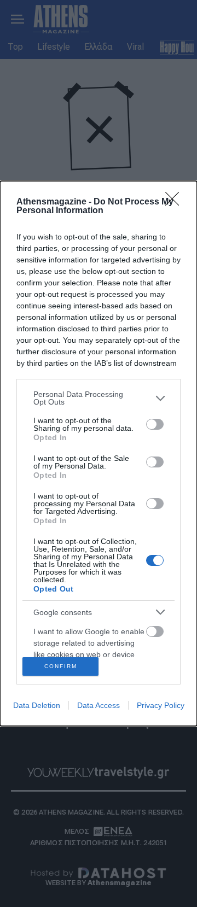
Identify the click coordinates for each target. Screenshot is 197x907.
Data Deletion (36, 705)
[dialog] (98, 453)
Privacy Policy (160, 705)
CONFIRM (60, 666)
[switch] (155, 424)
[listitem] (98, 398)
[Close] (175, 202)
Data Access (98, 705)
